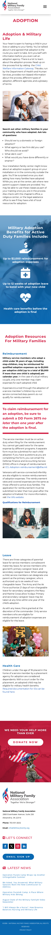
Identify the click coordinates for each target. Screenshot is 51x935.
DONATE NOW (25, 742)
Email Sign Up (18, 857)
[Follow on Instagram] (17, 846)
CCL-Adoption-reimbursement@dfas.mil (26, 467)
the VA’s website (15, 497)
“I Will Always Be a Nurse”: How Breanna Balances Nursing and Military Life (23, 908)
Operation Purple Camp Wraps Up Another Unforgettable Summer (24, 876)
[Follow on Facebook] (5, 846)
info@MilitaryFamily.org (19, 828)
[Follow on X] (11, 846)
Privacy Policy (26, 930)
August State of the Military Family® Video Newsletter (24, 901)
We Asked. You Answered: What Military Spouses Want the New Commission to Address (22, 884)
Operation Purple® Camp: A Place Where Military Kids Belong (23, 893)
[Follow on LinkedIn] (24, 846)
